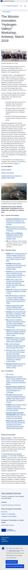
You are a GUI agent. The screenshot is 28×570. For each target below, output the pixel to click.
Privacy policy (5, 537)
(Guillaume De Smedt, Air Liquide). (15, 365)
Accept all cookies (12, 562)
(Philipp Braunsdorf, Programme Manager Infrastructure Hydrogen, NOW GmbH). (15, 398)
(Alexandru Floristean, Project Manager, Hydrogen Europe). (16, 380)
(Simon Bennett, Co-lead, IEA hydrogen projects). (16, 228)
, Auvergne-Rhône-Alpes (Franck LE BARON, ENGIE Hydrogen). (15, 307)
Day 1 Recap (9, 374)
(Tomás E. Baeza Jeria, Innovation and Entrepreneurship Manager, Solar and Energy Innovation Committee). (15, 283)
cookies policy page (14, 550)
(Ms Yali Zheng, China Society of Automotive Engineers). (16, 291)
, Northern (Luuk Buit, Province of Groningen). (15, 339)
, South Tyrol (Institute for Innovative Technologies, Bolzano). (16, 323)
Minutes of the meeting (7, 172)
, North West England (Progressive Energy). (15, 345)
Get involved (6, 11)
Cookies (3, 539)
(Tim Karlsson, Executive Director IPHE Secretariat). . (15, 424)
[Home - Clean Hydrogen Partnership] (3, 6)
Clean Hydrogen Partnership (11, 493)
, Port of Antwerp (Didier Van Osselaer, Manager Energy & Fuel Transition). (16, 257)
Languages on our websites (8, 516)
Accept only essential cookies (15, 566)
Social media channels (7, 525)
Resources (4, 511)
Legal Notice (4, 541)
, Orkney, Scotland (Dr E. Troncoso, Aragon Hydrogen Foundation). (16, 299)
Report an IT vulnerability (8, 514)
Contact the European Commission (11, 505)
